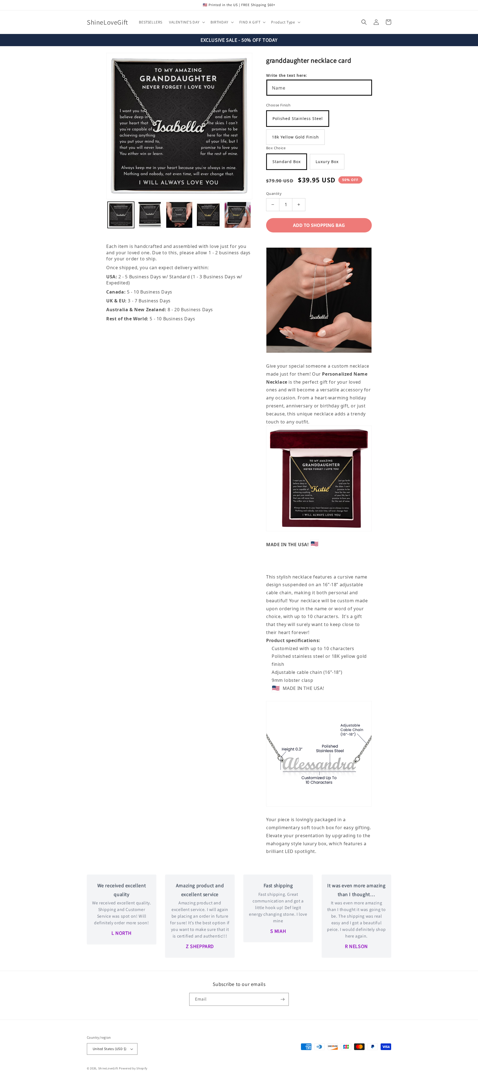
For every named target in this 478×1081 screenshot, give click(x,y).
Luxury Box (327, 161)
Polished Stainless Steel (297, 118)
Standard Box (286, 161)
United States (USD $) (109, 1048)
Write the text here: (286, 75)
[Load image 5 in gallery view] (237, 215)
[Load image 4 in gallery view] (208, 215)
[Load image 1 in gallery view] (121, 215)
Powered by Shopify (133, 1068)
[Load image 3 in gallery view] (179, 215)
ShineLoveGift (108, 1068)
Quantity (274, 193)
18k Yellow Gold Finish (295, 137)
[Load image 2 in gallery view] (150, 215)
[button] (186, 22)
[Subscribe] (282, 999)
